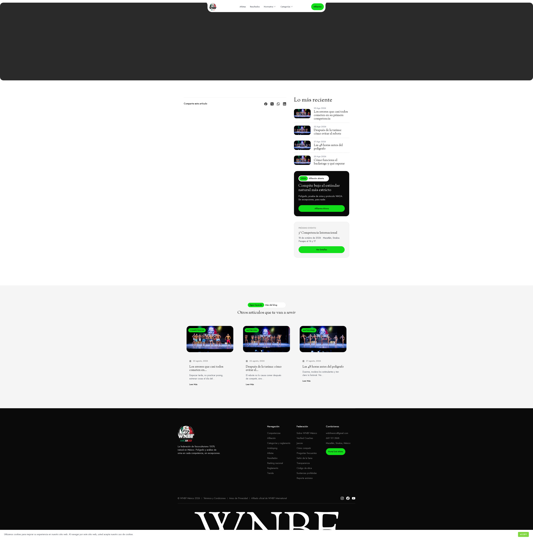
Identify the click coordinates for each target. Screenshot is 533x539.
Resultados (255, 6)
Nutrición (251, 330)
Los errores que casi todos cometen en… (206, 369)
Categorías (285, 6)
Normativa (268, 6)
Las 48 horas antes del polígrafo (323, 367)
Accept (523, 534)
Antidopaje (309, 330)
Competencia (197, 330)
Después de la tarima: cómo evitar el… (263, 369)
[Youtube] (353, 498)
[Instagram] (342, 498)
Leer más (193, 384)
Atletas (243, 6)
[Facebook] (348, 498)
